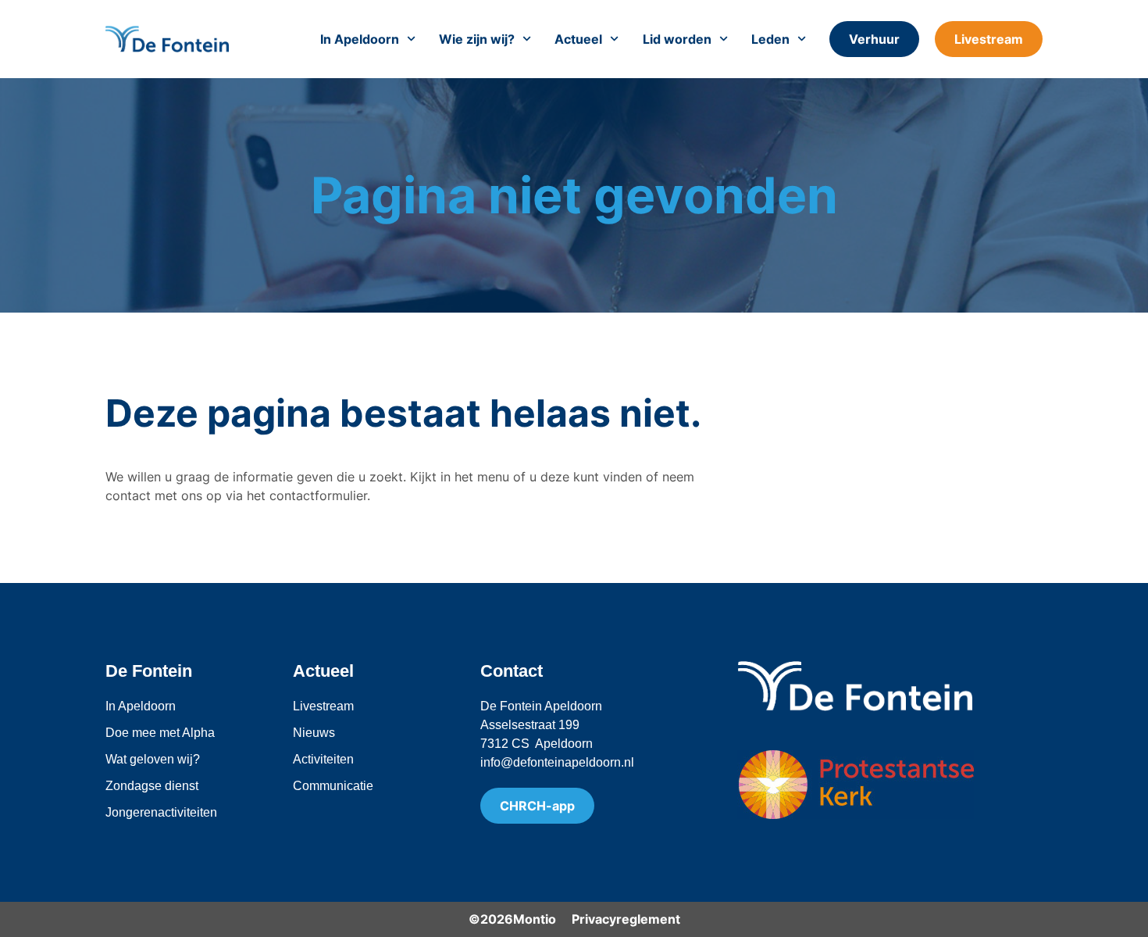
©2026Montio (512, 919)
